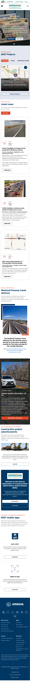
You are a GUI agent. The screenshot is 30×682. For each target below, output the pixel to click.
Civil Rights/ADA (15, 672)
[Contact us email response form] (15, 616)
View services (15, 501)
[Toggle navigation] (2, 6)
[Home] (15, 6)
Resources (19, 636)
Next (25, 67)
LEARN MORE (7, 170)
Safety (10, 204)
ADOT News (5, 113)
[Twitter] (8, 612)
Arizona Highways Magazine (22, 626)
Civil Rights (18, 638)
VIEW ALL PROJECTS (15, 94)
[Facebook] (12, 612)
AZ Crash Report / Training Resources (22, 649)
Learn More (11, 38)
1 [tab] (12, 43)
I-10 (9, 258)
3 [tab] (15, 43)
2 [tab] (14, 43)
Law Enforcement (20, 644)
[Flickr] (17, 612)
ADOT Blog (18, 622)
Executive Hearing (20, 640)
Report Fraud (19, 646)
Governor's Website (20, 642)
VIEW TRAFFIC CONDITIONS (15, 418)
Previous (21, 67)
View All (15, 464)
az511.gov (3, 404)
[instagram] (26, 612)
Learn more (15, 505)
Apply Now (19, 38)
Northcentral (21, 60)
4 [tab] (17, 43)
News (17, 620)
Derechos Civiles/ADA (15, 674)
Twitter (19, 352)
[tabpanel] (15, 28)
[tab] (5, 61)
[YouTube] (3, 612)
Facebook (12, 352)
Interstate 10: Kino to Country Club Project (15, 85)
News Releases (19, 624)
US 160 (10, 145)
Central (13, 60)
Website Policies (15, 677)
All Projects (5, 60)
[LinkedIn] (22, 612)
